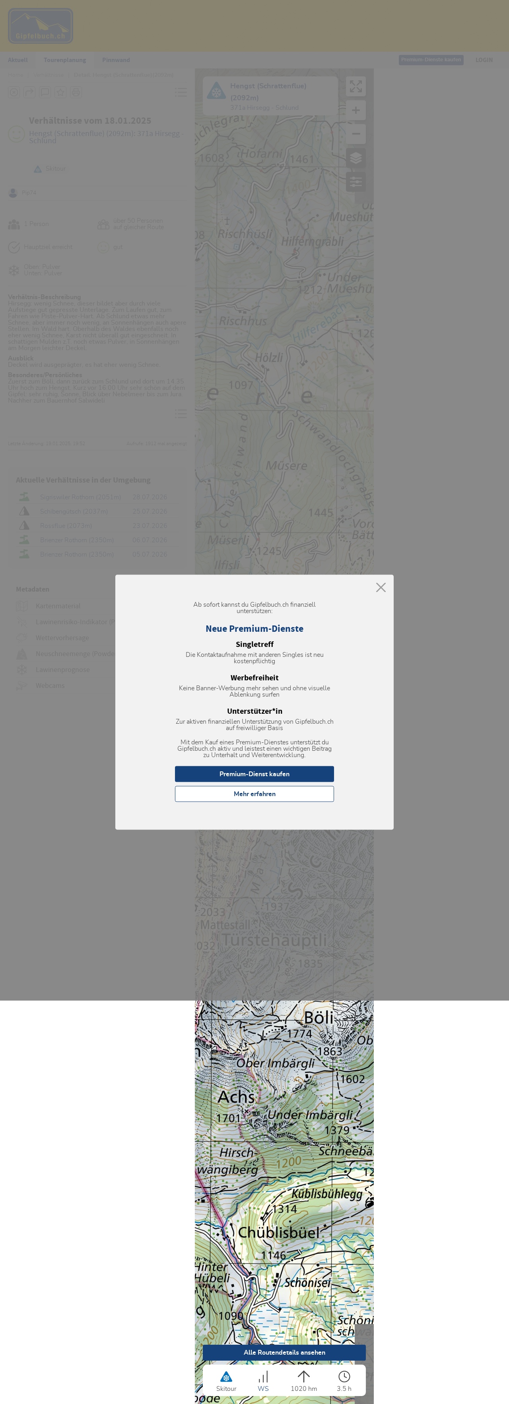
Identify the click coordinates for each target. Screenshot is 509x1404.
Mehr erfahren (255, 794)
